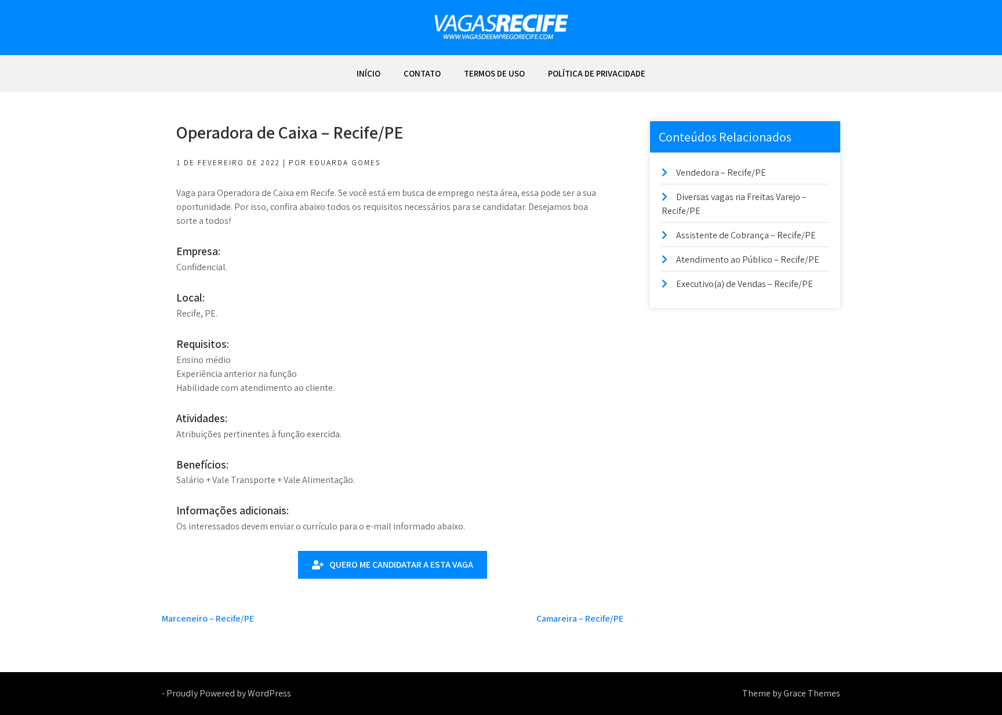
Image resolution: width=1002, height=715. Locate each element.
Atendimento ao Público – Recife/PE (747, 259)
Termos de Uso (494, 73)
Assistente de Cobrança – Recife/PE (746, 235)
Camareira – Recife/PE (579, 618)
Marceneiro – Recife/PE (208, 618)
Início (368, 73)
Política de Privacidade (596, 73)
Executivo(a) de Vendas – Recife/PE (744, 284)
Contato (422, 73)
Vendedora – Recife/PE (721, 172)
